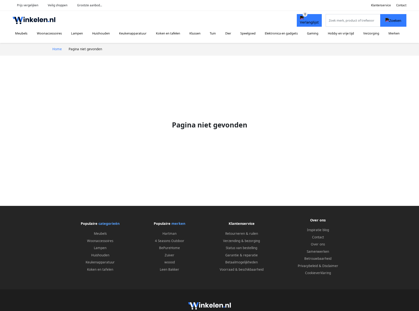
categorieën (109, 223)
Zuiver (169, 255)
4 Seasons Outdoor (169, 241)
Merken (394, 33)
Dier (228, 33)
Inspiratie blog (318, 230)
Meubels (21, 33)
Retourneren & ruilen (241, 233)
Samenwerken (318, 251)
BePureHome (169, 248)
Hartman (169, 233)
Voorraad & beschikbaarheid (242, 269)
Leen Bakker (169, 269)
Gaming (312, 33)
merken (178, 223)
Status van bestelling (241, 248)
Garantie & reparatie (241, 255)
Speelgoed (248, 33)
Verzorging (371, 33)
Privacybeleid (308, 266)
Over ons (318, 244)
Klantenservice (381, 5)
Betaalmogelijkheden (241, 262)
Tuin (213, 33)
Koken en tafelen (168, 33)
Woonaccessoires (49, 33)
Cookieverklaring (318, 273)
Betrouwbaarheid (317, 258)
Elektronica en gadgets (281, 33)
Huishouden (101, 33)
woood (169, 262)
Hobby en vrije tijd (341, 33)
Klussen (195, 33)
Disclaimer (330, 266)
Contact (401, 5)
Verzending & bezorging (241, 241)
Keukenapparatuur (132, 33)
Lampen (77, 33)
